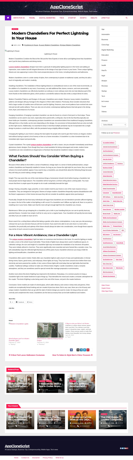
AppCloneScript (66, 6)
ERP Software (107, 197)
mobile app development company (112, 222)
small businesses (108, 243)
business (120, 163)
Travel (32, 18)
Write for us (19, 18)
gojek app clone (118, 197)
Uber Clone (106, 285)
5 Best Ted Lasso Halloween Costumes (28, 355)
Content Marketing (108, 172)
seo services (117, 234)
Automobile (106, 34)
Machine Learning (119, 209)
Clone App (105, 45)
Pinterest (116, 133)
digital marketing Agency (110, 180)
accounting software (108, 142)
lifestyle (105, 18)
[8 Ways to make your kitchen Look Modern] (79, 330)
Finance (104, 60)
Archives (105, 121)
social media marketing (109, 247)
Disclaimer (36, 458)
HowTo (83, 18)
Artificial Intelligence (108, 163)
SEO (123, 230)
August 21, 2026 (16, 423)
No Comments (23, 426)
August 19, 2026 (108, 423)
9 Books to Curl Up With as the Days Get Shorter (80, 419)
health (94, 18)
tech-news (105, 101)
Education (105, 55)
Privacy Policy (48, 458)
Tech (62, 18)
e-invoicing (106, 192)
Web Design (119, 268)
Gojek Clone (106, 201)
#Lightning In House (31, 45)
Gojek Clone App (117, 201)
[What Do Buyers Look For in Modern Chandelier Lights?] (22, 330)
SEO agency (106, 234)
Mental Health (106, 213)
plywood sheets (117, 226)
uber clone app (107, 263)
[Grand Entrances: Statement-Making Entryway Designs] (50, 330)
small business (107, 238)
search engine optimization (110, 230)
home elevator (107, 209)
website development (109, 276)
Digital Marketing (47, 18)
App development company (110, 155)
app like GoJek (107, 159)
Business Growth (107, 167)
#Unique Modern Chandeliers (70, 45)
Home (16, 458)
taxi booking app (107, 259)
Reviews (49, 381)
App (103, 29)
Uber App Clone (107, 291)
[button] (126, 18)
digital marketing (107, 176)
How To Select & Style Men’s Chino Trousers (71, 355)
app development (108, 151)
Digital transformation (109, 188)
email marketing (116, 192)
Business (105, 39)
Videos (104, 111)
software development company (112, 255)
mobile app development (110, 217)
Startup (72, 18)
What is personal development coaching (79, 386)
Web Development (108, 272)
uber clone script (108, 268)
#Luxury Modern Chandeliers (49, 45)
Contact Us (25, 458)
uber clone (119, 259)
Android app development (110, 147)
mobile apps (106, 226)
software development (109, 251)
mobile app (117, 213)
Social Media (119, 243)
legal (103, 75)
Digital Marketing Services (110, 184)
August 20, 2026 (47, 423)
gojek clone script (108, 205)
